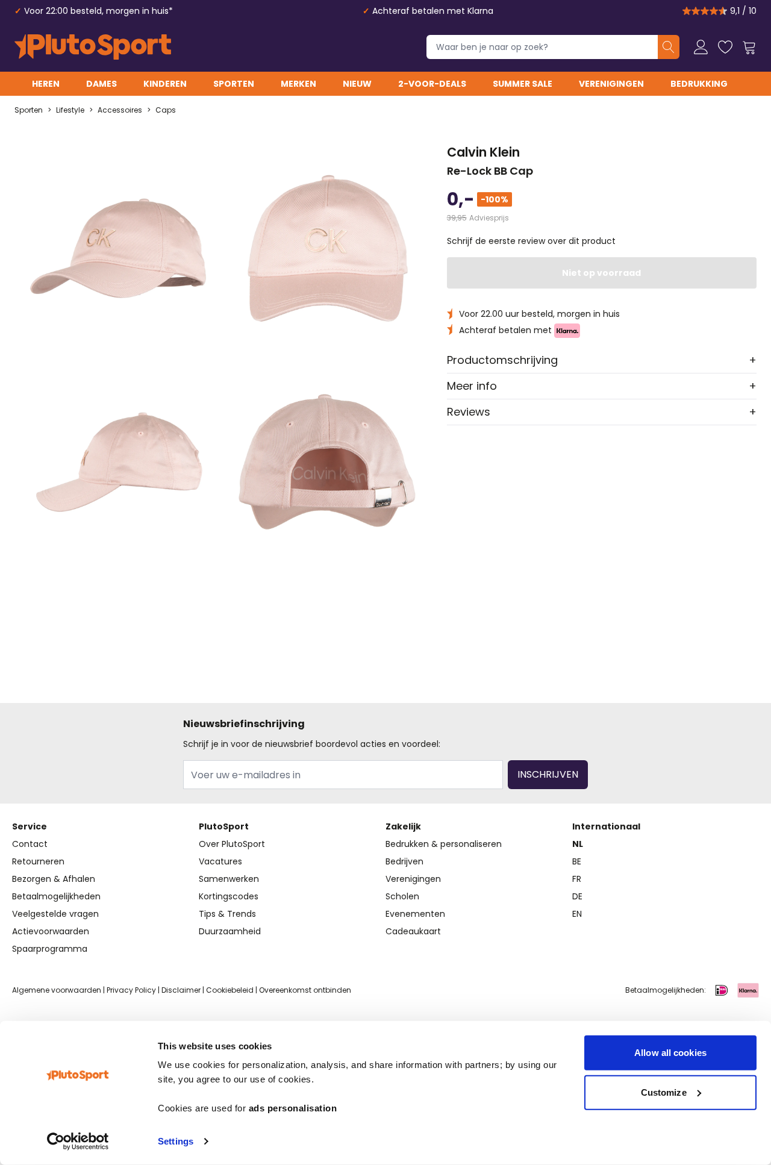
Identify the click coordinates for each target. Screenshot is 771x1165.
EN (577, 914)
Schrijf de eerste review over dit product (531, 241)
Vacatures (220, 861)
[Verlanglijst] (725, 47)
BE (576, 861)
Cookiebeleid (230, 990)
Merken (298, 84)
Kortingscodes (228, 896)
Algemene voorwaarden (56, 990)
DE (577, 896)
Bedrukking (699, 84)
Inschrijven (547, 774)
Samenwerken (229, 879)
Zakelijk (403, 826)
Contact (30, 844)
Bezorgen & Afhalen (53, 879)
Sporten (233, 84)
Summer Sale (522, 84)
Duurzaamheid (230, 931)
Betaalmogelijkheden (56, 896)
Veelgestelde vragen (55, 914)
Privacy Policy (131, 990)
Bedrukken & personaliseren (444, 844)
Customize (664, 1092)
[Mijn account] (701, 47)
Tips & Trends (227, 914)
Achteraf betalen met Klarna (432, 11)
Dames (101, 84)
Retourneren (38, 861)
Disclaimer (181, 990)
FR (576, 879)
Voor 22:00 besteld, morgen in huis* (98, 11)
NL (577, 844)
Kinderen (165, 84)
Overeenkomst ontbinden (305, 990)
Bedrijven (404, 861)
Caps (165, 110)
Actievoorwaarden (50, 931)
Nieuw (357, 84)
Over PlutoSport (232, 844)
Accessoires (120, 110)
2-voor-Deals (432, 84)
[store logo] (92, 47)
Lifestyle (70, 110)
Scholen (402, 896)
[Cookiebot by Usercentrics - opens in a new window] (78, 1141)
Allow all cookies (670, 1053)
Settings (175, 1141)
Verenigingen (611, 84)
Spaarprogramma (49, 949)
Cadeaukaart (413, 931)
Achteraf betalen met (506, 330)
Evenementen (415, 914)
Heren (46, 84)
